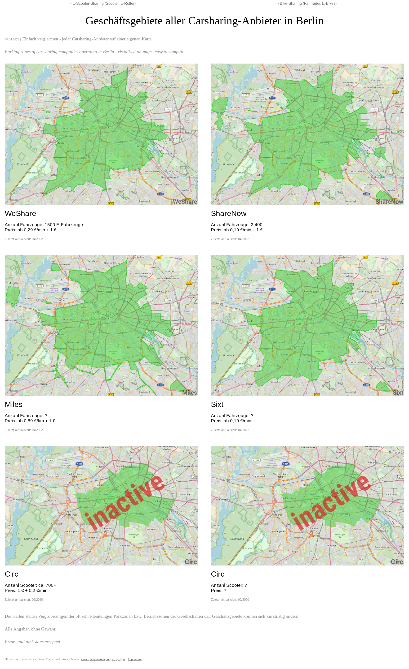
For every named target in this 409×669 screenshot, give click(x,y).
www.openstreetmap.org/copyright (103, 659)
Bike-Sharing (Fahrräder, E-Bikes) (308, 3)
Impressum (135, 659)
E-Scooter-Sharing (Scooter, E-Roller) (104, 3)
